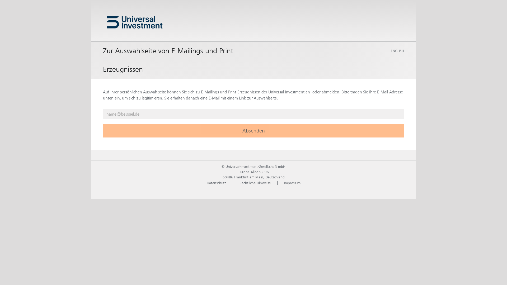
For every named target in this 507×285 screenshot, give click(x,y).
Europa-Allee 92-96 (253, 172)
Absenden (253, 131)
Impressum (292, 183)
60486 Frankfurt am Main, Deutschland (254, 177)
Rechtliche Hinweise (255, 183)
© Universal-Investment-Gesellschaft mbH (253, 166)
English (397, 51)
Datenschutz (216, 183)
